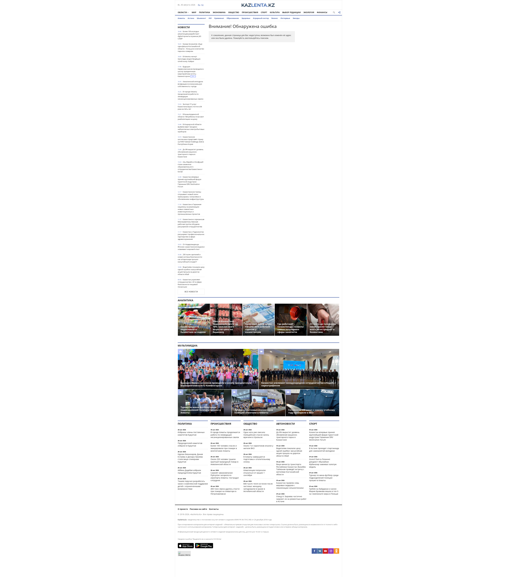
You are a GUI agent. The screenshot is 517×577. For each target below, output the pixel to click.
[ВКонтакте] (320, 551)
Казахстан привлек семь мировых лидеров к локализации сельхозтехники (290, 485)
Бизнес (274, 18)
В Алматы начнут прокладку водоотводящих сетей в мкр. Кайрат (189, 59)
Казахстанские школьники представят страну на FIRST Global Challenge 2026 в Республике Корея (191, 140)
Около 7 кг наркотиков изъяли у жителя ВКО (258, 447)
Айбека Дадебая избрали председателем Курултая (189, 471)
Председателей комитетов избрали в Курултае (190, 444)
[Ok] (336, 551)
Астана (191, 18)
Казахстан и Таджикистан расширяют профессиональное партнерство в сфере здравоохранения (191, 235)
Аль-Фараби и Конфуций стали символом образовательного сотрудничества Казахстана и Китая (190, 167)
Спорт (264, 12)
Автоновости (285, 423)
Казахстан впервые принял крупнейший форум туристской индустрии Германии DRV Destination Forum (189, 182)
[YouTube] (325, 551)
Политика (204, 12)
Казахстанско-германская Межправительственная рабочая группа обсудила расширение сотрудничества (191, 223)
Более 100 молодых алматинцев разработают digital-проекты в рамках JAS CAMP (189, 35)
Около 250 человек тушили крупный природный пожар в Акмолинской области (224, 462)
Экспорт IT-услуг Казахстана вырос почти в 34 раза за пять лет (190, 106)
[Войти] (339, 12)
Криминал (219, 18)
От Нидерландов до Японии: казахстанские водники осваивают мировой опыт (191, 246)
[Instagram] (331, 551)
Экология (308, 12)
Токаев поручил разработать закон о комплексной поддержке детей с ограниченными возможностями (193, 485)
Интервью (285, 18)
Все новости (191, 291)
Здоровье (246, 18)
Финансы (322, 12)
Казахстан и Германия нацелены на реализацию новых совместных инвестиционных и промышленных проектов (189, 209)
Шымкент (201, 18)
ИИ (210, 18)
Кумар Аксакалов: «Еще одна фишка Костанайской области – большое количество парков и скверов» (191, 47)
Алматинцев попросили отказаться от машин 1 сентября (254, 473)
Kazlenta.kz (182, 519)
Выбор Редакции (291, 12)
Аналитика (185, 300)
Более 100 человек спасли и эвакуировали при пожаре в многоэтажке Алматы (224, 448)
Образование (233, 18)
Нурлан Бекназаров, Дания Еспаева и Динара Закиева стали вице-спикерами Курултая (190, 458)
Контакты (214, 509)
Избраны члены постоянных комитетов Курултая (191, 433)
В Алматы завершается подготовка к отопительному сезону (256, 459)
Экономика (219, 12)
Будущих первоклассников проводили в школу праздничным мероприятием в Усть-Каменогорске (190, 71)
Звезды (296, 18)
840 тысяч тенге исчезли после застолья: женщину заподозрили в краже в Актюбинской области (258, 487)
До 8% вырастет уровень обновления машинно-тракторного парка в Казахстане (190, 153)
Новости (184, 27)
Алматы (181, 18)
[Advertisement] (319, 64)
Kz (202, 5)
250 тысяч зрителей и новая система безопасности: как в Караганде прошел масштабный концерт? (190, 258)
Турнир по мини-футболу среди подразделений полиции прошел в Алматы (323, 478)
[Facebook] (314, 551)
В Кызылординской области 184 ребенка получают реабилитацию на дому (191, 116)
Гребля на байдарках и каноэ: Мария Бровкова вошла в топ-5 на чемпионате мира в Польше (323, 491)
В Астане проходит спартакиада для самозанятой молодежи (324, 449)
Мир (194, 12)
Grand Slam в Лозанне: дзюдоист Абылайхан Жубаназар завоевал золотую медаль (323, 463)
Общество (233, 12)
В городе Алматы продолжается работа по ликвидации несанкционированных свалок (190, 95)
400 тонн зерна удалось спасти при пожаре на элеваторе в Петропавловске (225, 491)
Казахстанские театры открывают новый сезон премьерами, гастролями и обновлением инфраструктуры (191, 195)
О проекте (183, 509)
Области (182, 12)
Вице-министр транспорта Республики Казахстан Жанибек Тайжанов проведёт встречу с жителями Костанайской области (291, 469)
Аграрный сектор (261, 18)
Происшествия (250, 12)
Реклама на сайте (198, 509)
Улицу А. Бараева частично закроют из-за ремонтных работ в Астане (291, 499)
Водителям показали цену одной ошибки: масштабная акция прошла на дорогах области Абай (191, 270)
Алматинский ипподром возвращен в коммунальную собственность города (190, 84)
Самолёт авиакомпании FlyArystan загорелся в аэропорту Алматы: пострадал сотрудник (225, 477)
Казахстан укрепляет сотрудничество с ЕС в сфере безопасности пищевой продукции (190, 283)
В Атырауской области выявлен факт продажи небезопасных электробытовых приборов (191, 128)
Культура (275, 12)
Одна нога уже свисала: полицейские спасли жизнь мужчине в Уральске (256, 435)
